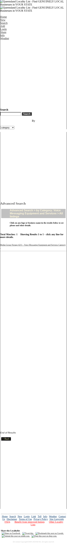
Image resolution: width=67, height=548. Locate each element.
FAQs (7, 522)
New (2, 19)
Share (3, 32)
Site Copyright (57, 519)
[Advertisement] (33, 73)
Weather (4, 38)
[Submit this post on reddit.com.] (16, 536)
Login (3, 29)
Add (2, 26)
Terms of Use (25, 519)
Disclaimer (12, 519)
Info (2, 35)
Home (3, 16)
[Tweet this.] (28, 533)
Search (4, 23)
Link (33, 516)
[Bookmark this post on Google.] (50, 533)
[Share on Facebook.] (11, 533)
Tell (39, 516)
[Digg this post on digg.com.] (44, 536)
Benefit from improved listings (30, 522)
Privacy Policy (41, 519)
